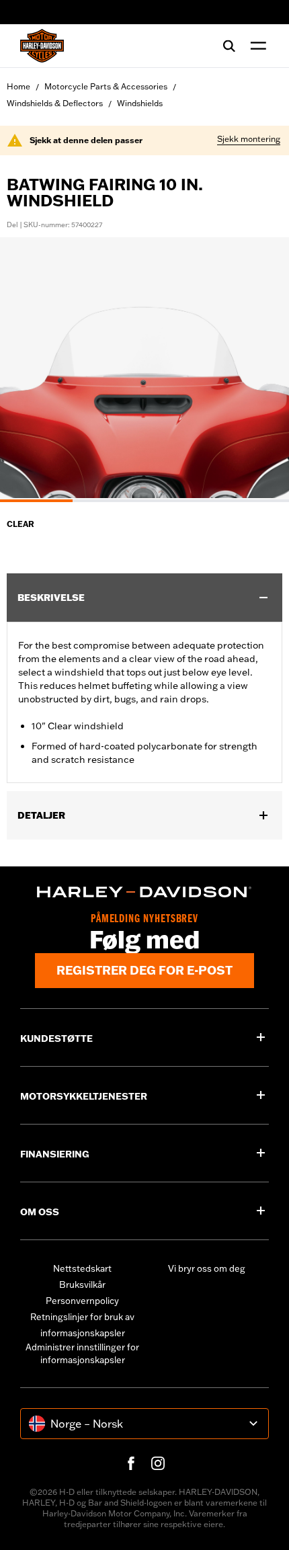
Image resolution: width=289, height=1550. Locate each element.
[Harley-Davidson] (144, 892)
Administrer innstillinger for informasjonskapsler (82, 1354)
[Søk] (229, 46)
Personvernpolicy (82, 1300)
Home (18, 86)
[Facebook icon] (131, 1463)
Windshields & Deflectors (55, 103)
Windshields (140, 103)
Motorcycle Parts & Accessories (105, 86)
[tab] (36, 500)
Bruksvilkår (82, 1284)
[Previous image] (26, 369)
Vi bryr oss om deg (206, 1268)
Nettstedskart (82, 1268)
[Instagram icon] (158, 1463)
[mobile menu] (255, 45)
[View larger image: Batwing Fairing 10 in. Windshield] (144, 367)
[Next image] (262, 369)
